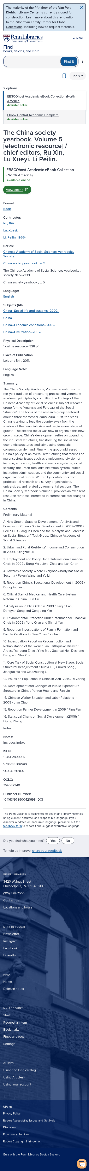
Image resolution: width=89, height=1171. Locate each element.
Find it (69, 61)
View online (14, 189)
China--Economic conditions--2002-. (29, 325)
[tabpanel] (44, 180)
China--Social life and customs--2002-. (31, 310)
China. (8, 318)
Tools (76, 75)
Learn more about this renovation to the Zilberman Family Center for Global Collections (40, 22)
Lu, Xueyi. (10, 230)
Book (7, 208)
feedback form (12, 826)
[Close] (81, 8)
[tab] (44, 101)
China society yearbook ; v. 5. (24, 263)
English (8, 296)
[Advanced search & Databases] (82, 61)
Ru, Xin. (9, 223)
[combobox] (32, 61)
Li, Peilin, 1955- (14, 237)
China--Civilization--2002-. (22, 332)
